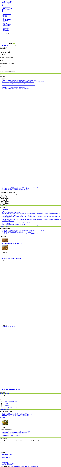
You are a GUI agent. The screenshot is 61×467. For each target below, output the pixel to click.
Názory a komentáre (7, 24)
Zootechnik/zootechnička (11, 435)
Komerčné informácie (7, 19)
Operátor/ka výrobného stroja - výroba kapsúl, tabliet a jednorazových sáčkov (17, 432)
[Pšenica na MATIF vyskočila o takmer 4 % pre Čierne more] (5, 241)
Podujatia (1, 49)
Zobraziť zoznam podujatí (4, 409)
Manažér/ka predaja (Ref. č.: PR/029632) (13, 430)
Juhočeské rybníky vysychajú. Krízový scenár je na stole (12, 190)
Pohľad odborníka (6, 25)
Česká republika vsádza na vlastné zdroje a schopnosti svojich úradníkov (16, 232)
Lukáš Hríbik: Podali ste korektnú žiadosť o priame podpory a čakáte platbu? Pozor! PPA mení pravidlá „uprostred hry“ (23, 81)
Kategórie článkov (5, 15)
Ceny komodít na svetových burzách (8, 463)
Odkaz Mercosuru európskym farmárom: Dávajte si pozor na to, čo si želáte (16, 88)
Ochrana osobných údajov (6, 456)
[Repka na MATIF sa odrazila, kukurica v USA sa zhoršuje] (5, 249)
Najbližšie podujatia (6, 7)
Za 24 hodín (3, 78)
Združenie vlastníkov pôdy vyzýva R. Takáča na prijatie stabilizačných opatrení (17, 83)
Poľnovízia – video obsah (7, 2)
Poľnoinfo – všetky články (7, 1)
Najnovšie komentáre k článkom (7, 464)
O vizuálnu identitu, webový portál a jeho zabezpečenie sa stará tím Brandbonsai (24, 466)
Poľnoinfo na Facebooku (6, 14)
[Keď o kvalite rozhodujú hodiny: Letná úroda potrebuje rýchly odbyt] (5, 424)
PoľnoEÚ (4, 26)
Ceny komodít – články (6, 4)
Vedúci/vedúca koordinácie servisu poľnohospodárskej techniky (16, 431)
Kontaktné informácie (6, 457)
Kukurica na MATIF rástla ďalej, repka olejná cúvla (11, 389)
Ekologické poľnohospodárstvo (8, 17)
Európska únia (5, 18)
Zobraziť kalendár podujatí (4, 393)
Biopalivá (5, 16)
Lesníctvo (5, 22)
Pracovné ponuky (5, 10)
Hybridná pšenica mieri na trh (9, 86)
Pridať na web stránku (3, 89)
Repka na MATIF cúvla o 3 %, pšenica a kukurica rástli (11, 258)
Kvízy (4, 21)
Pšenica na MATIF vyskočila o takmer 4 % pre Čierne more (12, 243)
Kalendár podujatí (5, 462)
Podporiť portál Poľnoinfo (6, 455)
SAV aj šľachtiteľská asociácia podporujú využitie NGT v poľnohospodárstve (15, 189)
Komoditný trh (5, 20)
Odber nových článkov (6, 11)
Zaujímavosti (5, 29)
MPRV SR (5, 23)
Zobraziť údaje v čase (3, 205)
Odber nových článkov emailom (7, 454)
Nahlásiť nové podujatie (4, 73)
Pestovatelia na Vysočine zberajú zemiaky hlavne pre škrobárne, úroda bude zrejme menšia (19, 80)
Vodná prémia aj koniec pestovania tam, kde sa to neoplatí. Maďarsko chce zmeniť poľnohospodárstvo (20, 233)
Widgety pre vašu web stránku (7, 465)
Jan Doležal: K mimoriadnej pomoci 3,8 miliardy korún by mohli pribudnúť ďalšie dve (18, 82)
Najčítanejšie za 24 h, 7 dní (7, 8)
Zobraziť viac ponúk (3, 437)
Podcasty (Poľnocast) (5, 461)
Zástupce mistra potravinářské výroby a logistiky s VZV (17, 434)
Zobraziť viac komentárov (4, 226)
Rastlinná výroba (6, 28)
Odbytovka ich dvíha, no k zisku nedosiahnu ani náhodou (13, 87)
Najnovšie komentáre (6, 9)
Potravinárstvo (6, 27)
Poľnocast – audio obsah (6, 3)
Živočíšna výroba (6, 30)
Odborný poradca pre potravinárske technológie (13, 433)
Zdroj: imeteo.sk (2, 417)
